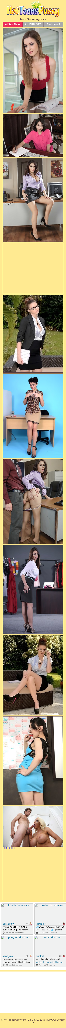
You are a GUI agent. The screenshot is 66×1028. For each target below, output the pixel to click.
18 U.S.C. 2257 (36, 1019)
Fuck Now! (53, 24)
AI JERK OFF (33, 24)
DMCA (50, 1019)
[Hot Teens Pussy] (33, 9)
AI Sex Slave (12, 24)
